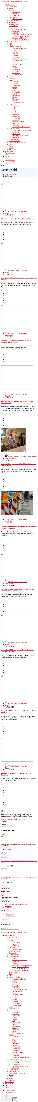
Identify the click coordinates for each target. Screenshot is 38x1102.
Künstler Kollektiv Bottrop (20, 40)
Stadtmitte (15, 123)
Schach (14, 94)
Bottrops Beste (9, 151)
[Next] (9, 1098)
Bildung (11, 10)
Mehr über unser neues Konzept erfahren (13, 819)
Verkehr (11, 144)
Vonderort (15, 125)
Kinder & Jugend (14, 24)
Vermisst (15, 71)
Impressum (8, 906)
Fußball (14, 88)
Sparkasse (12, 78)
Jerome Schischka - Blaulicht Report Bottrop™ (22, 456)
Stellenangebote (13, 139)
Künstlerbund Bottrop (19, 38)
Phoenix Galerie (17, 19)
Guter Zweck (13, 41)
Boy (13, 108)
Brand (14, 50)
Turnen (14, 101)
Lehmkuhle (15, 120)
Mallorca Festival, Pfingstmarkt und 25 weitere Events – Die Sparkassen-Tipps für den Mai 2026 (17, 589)
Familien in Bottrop (15, 20)
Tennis (14, 97)
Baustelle (11, 8)
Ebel (13, 109)
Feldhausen (15, 113)
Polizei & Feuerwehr (15, 47)
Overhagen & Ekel (18, 121)
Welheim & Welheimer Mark (21, 127)
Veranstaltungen (10, 153)
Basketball (15, 83)
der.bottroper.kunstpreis (19, 29)
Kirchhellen (16, 118)
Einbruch (15, 55)
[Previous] (4, 1098)
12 (5, 806)
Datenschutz (8, 907)
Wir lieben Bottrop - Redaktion (17, 211)
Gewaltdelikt (16, 57)
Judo (13, 90)
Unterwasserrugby (18, 102)
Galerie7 (15, 33)
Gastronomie (12, 22)
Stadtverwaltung (14, 128)
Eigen (14, 111)
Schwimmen (16, 95)
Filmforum (15, 31)
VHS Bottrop (16, 15)
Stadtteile (11, 104)
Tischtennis (15, 99)
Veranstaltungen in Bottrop (17, 142)
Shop (6, 155)
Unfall (14, 66)
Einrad (14, 87)
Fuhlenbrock (16, 114)
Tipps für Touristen (14, 141)
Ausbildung (16, 12)
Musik (10, 43)
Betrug (14, 52)
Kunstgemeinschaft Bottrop (20, 36)
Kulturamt (15, 132)
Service (11, 76)
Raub (14, 62)
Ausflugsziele (13, 6)
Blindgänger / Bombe (19, 48)
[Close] (1, 921)
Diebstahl (15, 53)
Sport (10, 80)
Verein (11, 146)
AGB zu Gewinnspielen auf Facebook (16, 904)
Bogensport (16, 85)
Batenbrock (16, 106)
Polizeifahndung (17, 60)
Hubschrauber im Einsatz (20, 59)
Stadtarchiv (15, 137)
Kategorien (4, 897)
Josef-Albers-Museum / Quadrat (22, 34)
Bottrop (7, 213)
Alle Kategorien (10, 5)
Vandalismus (16, 69)
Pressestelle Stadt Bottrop (20, 135)
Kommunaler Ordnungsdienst (21, 130)
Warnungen (16, 73)
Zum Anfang (5, 919)
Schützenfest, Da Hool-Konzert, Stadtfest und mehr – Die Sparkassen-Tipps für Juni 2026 (16, 341)
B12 (13, 27)
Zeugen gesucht (17, 74)
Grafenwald (16, 116)
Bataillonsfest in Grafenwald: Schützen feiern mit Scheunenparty (18, 218)
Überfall (15, 67)
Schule (14, 13)
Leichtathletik (16, 92)
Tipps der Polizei (17, 64)
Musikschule (16, 134)
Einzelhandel (13, 17)
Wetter (11, 148)
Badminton (15, 81)
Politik (11, 45)
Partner (7, 156)
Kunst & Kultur (13, 26)
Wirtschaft (12, 149)
